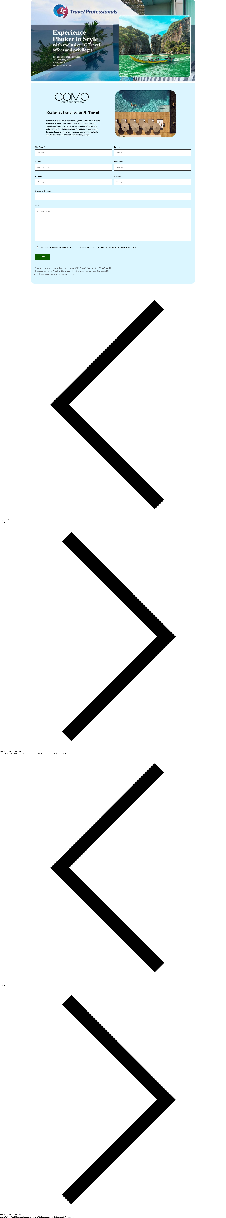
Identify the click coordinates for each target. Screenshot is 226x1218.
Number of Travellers (43, 191)
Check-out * (118, 176)
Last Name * (119, 147)
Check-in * (39, 176)
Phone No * (118, 162)
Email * (38, 162)
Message (38, 205)
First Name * (40, 147)
